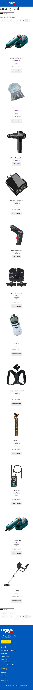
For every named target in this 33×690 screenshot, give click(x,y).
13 (29, 20)
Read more (16, 163)
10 (20, 20)
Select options (16, 71)
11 (23, 20)
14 (15, 23)
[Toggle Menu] (4, 3)
